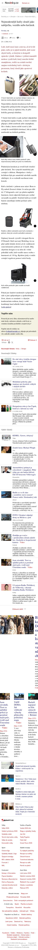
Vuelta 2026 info (25, 828)
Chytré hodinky (12, 925)
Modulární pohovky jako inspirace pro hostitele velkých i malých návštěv (24, 384)
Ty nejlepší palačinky (27, 850)
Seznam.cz (25, 3)
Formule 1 (5, 862)
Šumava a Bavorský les (9, 879)
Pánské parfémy (24, 925)
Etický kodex (25, 935)
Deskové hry (18, 921)
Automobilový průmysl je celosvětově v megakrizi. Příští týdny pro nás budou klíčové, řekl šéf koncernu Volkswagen (24, 471)
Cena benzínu (8, 900)
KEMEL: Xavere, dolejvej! (23, 435)
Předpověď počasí (12, 897)
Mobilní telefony (26, 914)
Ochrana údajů (12, 937)
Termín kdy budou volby (10, 837)
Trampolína (10, 907)
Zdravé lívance (25, 856)
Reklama (20, 933)
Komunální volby (7, 843)
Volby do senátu (7, 840)
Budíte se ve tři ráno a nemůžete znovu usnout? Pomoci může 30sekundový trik (25, 494)
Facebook (5, 933)
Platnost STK (24, 888)
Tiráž (32, 933)
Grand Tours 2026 (26, 843)
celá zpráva (6, 307)
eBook (6, 38)
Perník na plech (25, 865)
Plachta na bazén (26, 904)
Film (14, 450)
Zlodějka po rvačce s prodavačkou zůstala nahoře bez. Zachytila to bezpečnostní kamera (24, 539)
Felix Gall (23, 840)
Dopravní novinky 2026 (27, 879)
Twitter (13, 933)
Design (23, 349)
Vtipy (14, 438)
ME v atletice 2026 (8, 859)
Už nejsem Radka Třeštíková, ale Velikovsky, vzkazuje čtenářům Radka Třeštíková (24, 587)
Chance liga (6, 850)
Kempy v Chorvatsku (9, 873)
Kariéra (26, 933)
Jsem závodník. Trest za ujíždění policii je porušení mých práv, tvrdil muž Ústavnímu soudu (23, 563)
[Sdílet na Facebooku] (9, 342)
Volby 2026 (5, 828)
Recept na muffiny (26, 853)
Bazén (17, 904)
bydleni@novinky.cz (13, 331)
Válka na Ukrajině (18, 520)
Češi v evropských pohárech (23, 900)
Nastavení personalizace (19, 939)
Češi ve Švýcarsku (8, 882)
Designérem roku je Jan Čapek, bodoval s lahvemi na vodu (25, 407)
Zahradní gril (24, 911)
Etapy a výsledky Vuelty (28, 831)
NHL (3, 865)
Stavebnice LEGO (12, 918)
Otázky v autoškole (26, 885)
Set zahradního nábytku (10, 911)
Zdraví (14, 500)
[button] (19, 85)
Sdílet (13, 38)
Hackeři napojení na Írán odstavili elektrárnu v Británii (32, 708)
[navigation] (2, 3)
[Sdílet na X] (12, 342)
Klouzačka (27, 907)
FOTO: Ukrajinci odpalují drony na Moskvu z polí (23, 516)
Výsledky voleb (7, 834)
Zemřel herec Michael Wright (24, 447)
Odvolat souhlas (24, 937)
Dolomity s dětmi (7, 888)
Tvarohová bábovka (26, 859)
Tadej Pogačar (25, 837)
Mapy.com (24, 893)
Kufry (17, 349)
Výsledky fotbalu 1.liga (9, 853)
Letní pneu (9, 921)
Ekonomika (16, 477)
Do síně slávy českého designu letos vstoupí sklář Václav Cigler (24, 361)
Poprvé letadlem (7, 876)
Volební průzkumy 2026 (9, 831)
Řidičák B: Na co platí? (27, 882)
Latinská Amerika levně (9, 885)
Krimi (14, 570)
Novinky (3, 31)
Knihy (14, 592)
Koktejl (15, 545)
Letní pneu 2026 (25, 873)
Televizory (27, 921)
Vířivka (32, 911)
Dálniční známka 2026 (27, 876)
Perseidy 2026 (25, 897)
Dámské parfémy (25, 918)
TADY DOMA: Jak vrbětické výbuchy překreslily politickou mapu (18, 711)
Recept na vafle (25, 862)
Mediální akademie (13, 935)
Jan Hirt (22, 834)
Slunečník (18, 907)
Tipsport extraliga (7, 856)
